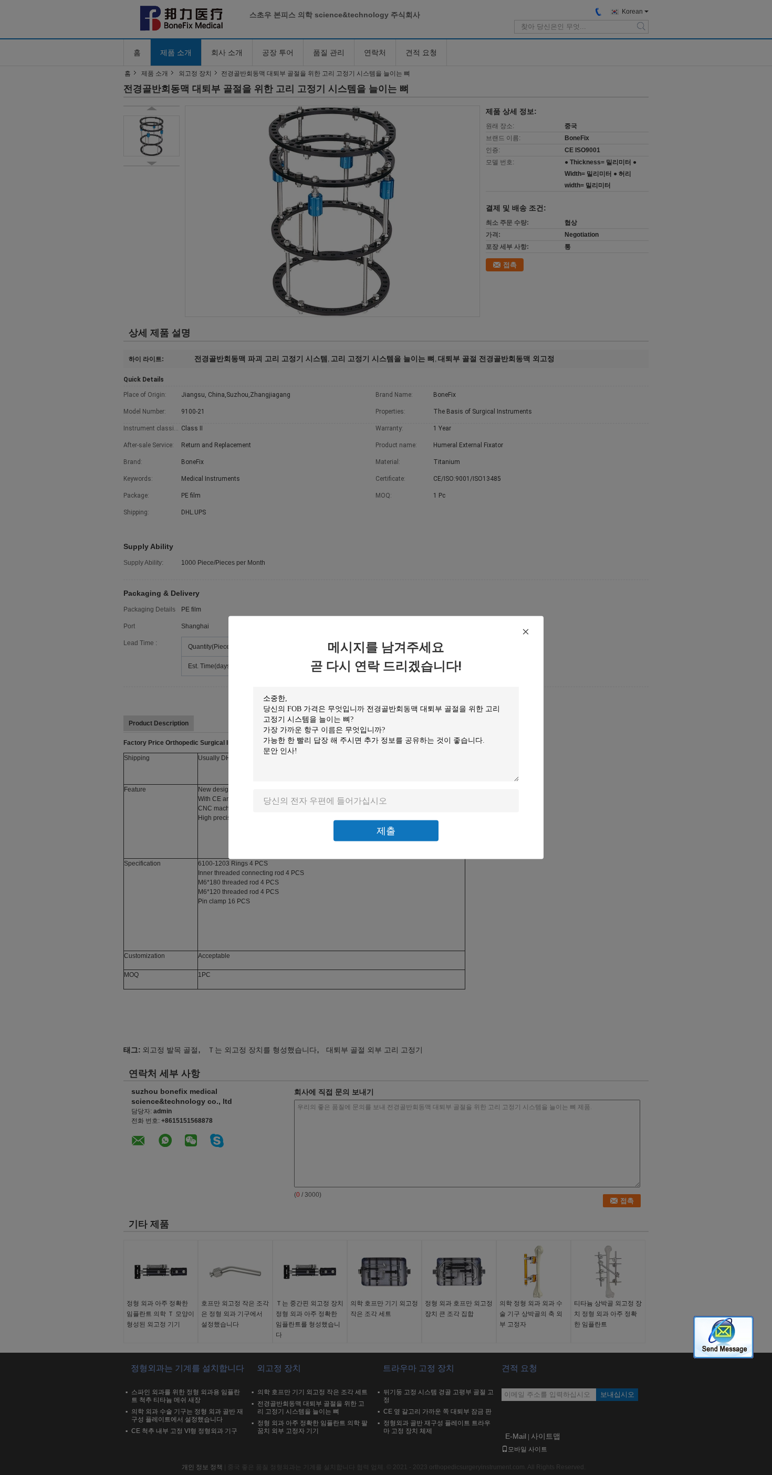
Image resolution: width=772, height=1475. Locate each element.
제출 (386, 830)
